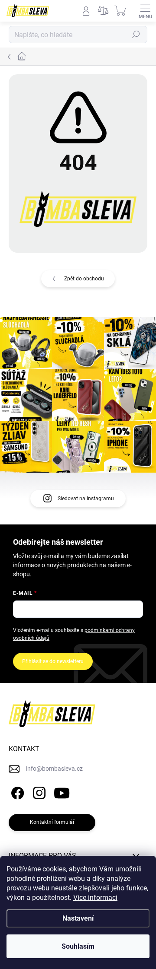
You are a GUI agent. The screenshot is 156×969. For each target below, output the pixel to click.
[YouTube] (62, 791)
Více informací (95, 897)
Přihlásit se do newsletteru (53, 661)
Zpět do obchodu (84, 279)
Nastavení (78, 918)
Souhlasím (78, 946)
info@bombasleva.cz (54, 768)
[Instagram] (38, 791)
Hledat (136, 35)
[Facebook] (16, 791)
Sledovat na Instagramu (86, 499)
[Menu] (145, 11)
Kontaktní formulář (52, 822)
